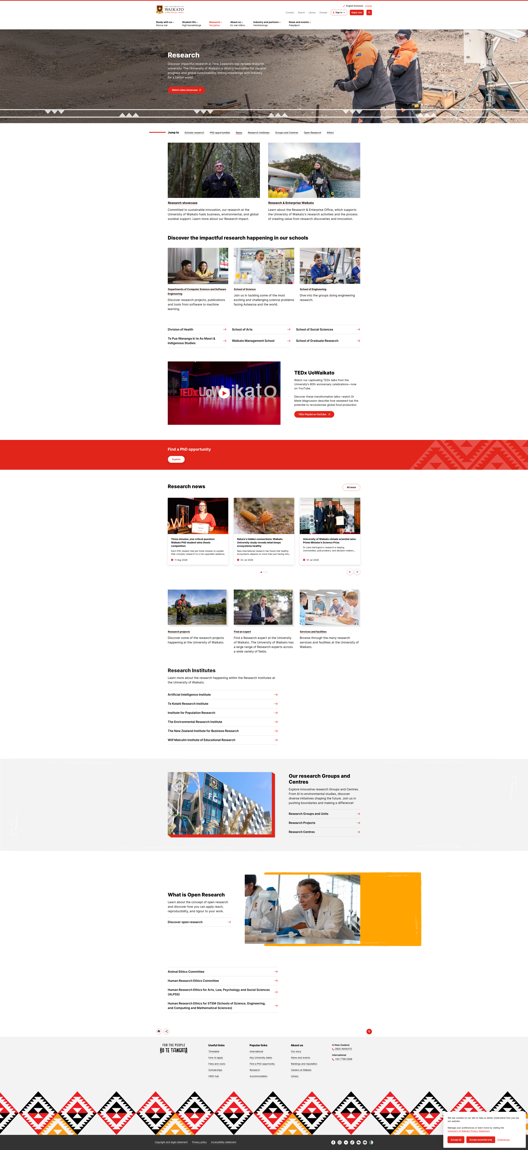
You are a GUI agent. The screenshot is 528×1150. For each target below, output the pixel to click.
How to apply (215, 1057)
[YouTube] (365, 1143)
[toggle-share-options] (166, 1031)
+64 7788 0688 (343, 1059)
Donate (323, 12)
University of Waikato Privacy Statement (469, 1131)
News (239, 132)
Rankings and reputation (304, 1063)
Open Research (312, 132)
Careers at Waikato (301, 1070)
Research (255, 1070)
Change (368, 6)
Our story (296, 1051)
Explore (176, 459)
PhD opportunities (220, 132)
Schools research (194, 132)
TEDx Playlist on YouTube (312, 414)
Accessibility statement (223, 1142)
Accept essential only (480, 1139)
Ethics (330, 132)
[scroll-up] (369, 1031)
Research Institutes (259, 132)
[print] (159, 1031)
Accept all (456, 1139)
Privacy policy (199, 1142)
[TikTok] (352, 1143)
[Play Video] (224, 393)
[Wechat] (359, 1143)
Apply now (356, 12)
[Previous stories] (350, 572)
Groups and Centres (286, 132)
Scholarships (215, 1070)
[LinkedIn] (346, 1143)
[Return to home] (170, 9)
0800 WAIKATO (343, 1048)
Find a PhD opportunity (262, 1063)
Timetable (213, 1051)
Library (312, 12)
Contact (290, 12)
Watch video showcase (185, 90)
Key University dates (261, 1057)
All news (351, 487)
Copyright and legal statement (171, 1142)
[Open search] (369, 12)
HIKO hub (213, 1076)
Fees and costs (216, 1063)
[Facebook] (333, 1143)
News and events (300, 1057)
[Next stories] (357, 572)
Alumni (301, 12)
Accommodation (258, 1076)
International (256, 1051)
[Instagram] (340, 1143)
